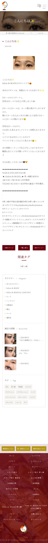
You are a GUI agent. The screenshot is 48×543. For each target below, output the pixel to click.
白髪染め (9, 305)
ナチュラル (9, 402)
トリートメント (10, 397)
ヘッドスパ (10, 301)
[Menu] (44, 5)
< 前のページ (9, 247)
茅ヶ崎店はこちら (23, 449)
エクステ (28, 387)
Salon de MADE (12, 288)
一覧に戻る (24, 247)
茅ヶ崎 (13, 387)
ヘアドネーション (22, 392)
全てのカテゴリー (12, 284)
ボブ (25, 402)
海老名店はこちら (39, 449)
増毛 (8, 309)
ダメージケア (22, 397)
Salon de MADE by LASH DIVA (18, 292)
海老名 (8, 317)
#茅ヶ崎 (24, 266)
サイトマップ (36, 520)
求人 (7, 387)
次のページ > (39, 247)
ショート (18, 402)
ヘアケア (32, 397)
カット (8, 296)
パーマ (8, 313)
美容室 (20, 387)
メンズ (33, 392)
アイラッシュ (10, 392)
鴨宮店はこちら (8, 449)
